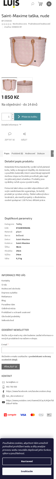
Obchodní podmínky (11, 316)
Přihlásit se (10, 366)
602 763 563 (11, 386)
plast (18, 231)
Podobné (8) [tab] (17, 153)
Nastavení (27, 461)
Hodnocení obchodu (11, 288)
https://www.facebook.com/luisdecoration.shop (28, 391)
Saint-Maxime (23, 239)
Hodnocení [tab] (30, 153)
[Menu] (49, 4)
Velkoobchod (8, 320)
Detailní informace (10, 124)
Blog (4, 300)
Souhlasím (27, 471)
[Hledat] (33, 4)
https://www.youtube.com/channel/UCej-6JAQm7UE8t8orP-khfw (30, 402)
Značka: (13, 27)
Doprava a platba (9, 292)
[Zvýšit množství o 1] (12, 115)
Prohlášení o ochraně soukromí (16, 312)
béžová (19, 235)
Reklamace (7, 296)
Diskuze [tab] (41, 153)
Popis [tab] (6, 153)
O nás (4, 284)
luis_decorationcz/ (15, 396)
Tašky (19, 224)
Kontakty (6, 280)
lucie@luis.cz (12, 382)
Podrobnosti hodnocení (39, 23)
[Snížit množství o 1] (12, 118)
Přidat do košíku (29, 116)
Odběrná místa (8, 308)
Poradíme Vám (8, 304)
